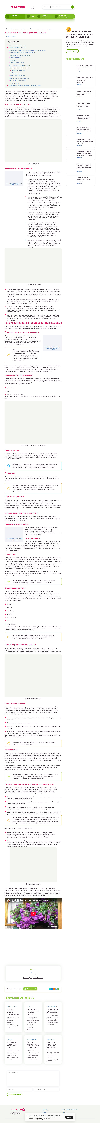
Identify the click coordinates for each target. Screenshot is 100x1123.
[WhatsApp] (58, 989)
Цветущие (26, 28)
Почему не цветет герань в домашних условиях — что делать (85, 66)
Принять (69, 1117)
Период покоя (16, 73)
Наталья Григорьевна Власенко (33, 978)
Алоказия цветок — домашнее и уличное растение (52, 1010)
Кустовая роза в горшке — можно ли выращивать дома (12, 1044)
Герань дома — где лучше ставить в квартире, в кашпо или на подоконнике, (85, 80)
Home (7, 28)
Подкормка (14, 60)
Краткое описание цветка (17, 45)
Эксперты (65, 1112)
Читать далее (72, 51)
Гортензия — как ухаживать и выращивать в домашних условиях (52, 348)
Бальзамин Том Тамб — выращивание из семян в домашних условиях (84, 117)
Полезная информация (63, 16)
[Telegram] (56, 989)
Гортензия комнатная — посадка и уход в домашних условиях (84, 104)
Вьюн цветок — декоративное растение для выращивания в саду (52, 1045)
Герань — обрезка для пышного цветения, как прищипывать (84, 92)
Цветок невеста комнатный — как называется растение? (32, 1011)
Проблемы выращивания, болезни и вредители (25, 85)
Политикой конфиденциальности (38, 1119)
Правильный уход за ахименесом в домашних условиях (27, 50)
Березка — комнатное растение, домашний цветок (13, 1011)
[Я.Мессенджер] (50, 989)
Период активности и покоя (19, 68)
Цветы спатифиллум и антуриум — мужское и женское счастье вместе (84, 153)
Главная (45, 1109)
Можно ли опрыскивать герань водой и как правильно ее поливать (84, 129)
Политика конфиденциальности (70, 1109)
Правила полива (15, 57)
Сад (32, 16)
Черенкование (15, 83)
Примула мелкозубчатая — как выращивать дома (14, 184)
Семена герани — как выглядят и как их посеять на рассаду (85, 141)
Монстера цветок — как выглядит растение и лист (14, 539)
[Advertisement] (33, 949)
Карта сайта (46, 1110)
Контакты (65, 1110)
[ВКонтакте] (52, 989)
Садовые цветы (45, 16)
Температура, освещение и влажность (23, 52)
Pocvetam (18, 7)
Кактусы (29, 1006)
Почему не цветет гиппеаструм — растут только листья (84, 179)
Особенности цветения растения (19, 65)
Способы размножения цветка (19, 78)
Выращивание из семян (18, 80)
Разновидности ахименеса (17, 47)
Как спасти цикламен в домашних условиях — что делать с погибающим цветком (85, 166)
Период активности (18, 70)
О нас (44, 1112)
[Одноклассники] (54, 989)
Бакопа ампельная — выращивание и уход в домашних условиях (79, 34)
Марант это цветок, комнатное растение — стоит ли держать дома (33, 1044)
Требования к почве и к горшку (20, 55)
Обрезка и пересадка (17, 62)
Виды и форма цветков (17, 75)
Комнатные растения (15, 16)
